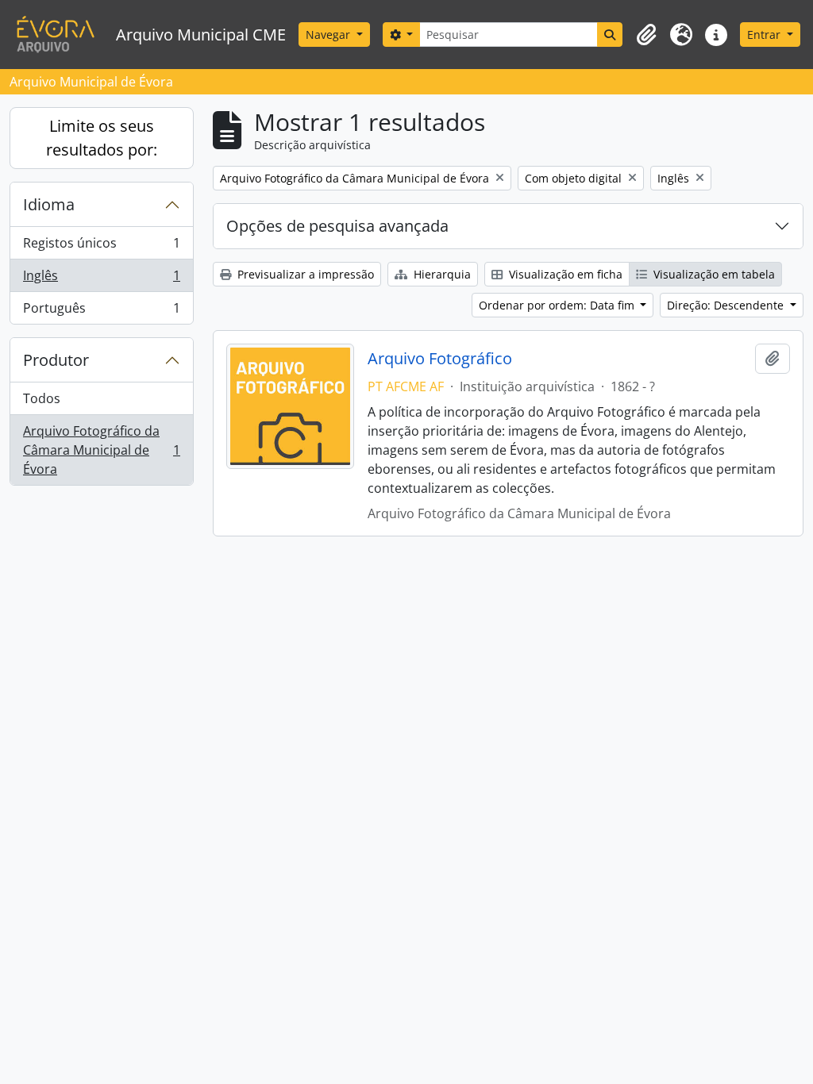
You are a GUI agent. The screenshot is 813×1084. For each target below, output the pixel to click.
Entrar (765, 34)
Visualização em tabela (712, 274)
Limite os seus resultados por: (101, 137)
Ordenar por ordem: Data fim (558, 305)
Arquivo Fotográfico (440, 358)
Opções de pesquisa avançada (337, 225)
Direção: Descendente (727, 305)
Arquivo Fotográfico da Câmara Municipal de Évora (101, 450)
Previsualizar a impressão (304, 274)
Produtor (56, 360)
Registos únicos (101, 246)
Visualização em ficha (564, 274)
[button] (646, 34)
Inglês (101, 279)
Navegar (329, 34)
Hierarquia (440, 274)
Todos (41, 398)
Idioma (49, 204)
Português (101, 311)
